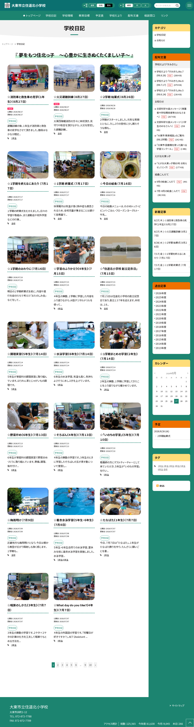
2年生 (106, 389)
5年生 (13, 389)
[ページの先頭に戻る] (190, 723)
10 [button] (90, 664)
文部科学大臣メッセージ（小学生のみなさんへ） (171, 125)
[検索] (177, 5)
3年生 (13, 645)
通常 (92, 5)
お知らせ (161, 40)
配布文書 (133, 15)
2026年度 (161, 293)
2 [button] (57, 664)
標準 (129, 5)
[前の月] (154, 373)
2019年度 (161, 322)
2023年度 (161, 306)
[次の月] (187, 373)
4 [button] (66, 664)
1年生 (13, 138)
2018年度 (161, 327)
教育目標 (84, 15)
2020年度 (161, 318)
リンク (164, 15)
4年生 (60, 308)
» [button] (95, 664)
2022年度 (161, 310)
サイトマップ (178, 705)
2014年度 (161, 343)
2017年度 (161, 331)
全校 (60, 133)
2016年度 (161, 335)
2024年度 (161, 301)
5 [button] (71, 664)
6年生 (60, 384)
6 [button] (76, 664)
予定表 (99, 15)
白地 (101, 5)
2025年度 (161, 297)
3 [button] (62, 664)
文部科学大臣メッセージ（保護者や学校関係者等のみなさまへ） (171, 112)
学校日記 (51, 15)
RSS (161, 486)
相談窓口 (149, 15)
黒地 (109, 5)
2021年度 (161, 314)
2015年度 (161, 339)
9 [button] (85, 664)
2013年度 (161, 348)
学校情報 (67, 15)
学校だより (115, 15)
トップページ (33, 15)
